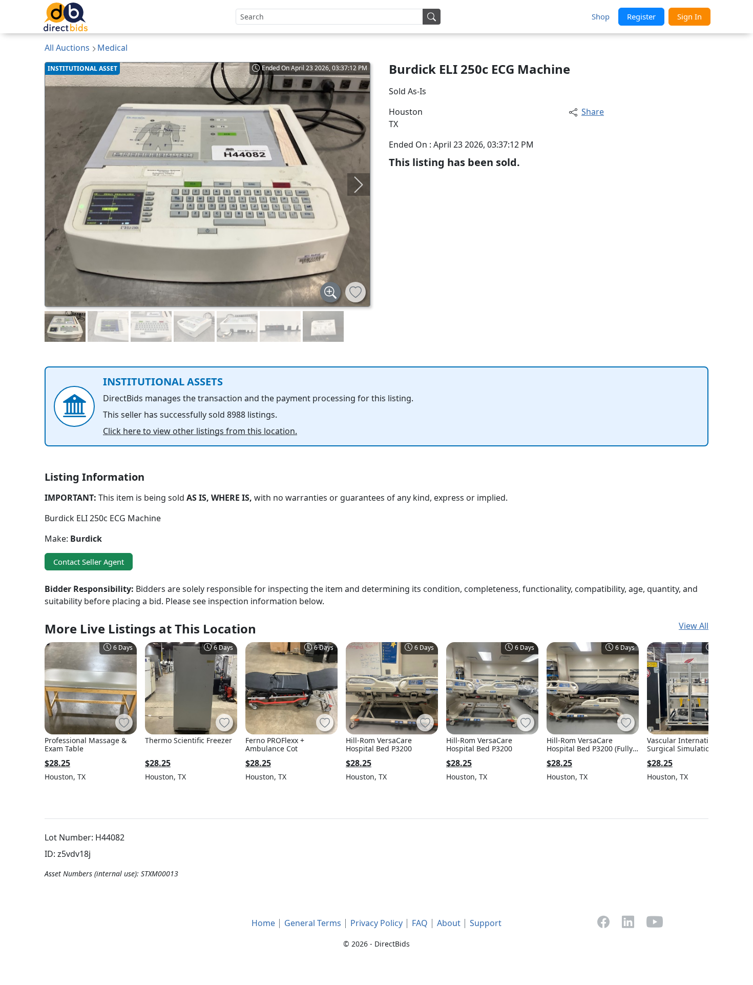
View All (693, 625)
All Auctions (67, 47)
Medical (112, 47)
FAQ (420, 923)
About (449, 923)
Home (263, 923)
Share (592, 111)
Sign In (689, 16)
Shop (601, 16)
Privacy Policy (376, 923)
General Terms (312, 923)
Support (485, 923)
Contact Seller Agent (88, 562)
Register (641, 16)
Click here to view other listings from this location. (200, 431)
